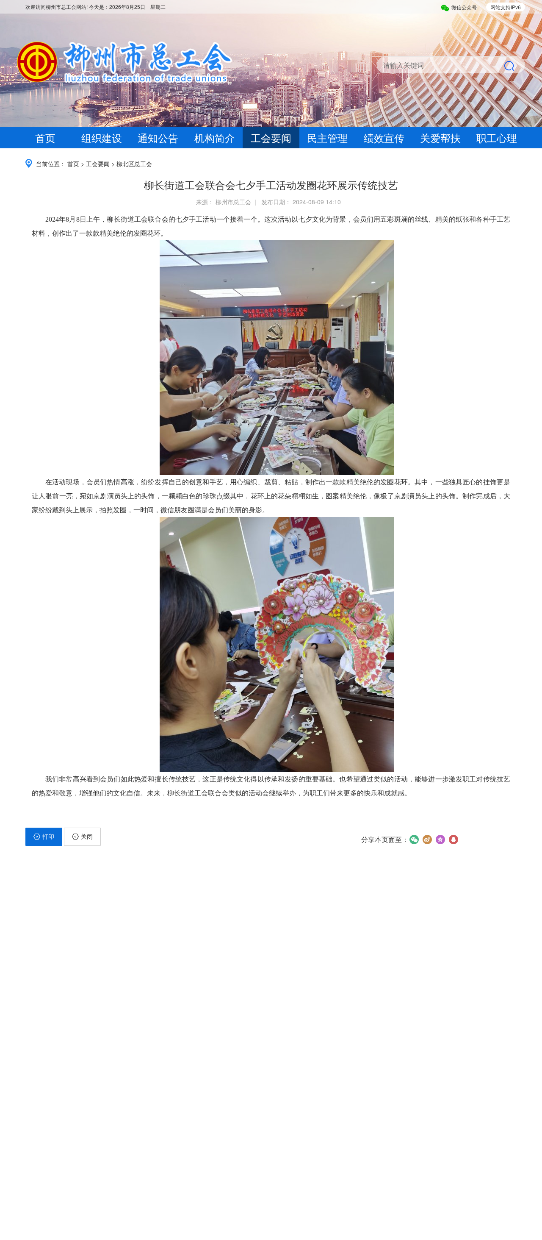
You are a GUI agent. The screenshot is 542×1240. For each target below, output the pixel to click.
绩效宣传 (384, 137)
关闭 (87, 836)
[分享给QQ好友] (453, 839)
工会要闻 (271, 137)
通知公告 (158, 137)
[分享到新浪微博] (427, 839)
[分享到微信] (414, 839)
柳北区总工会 (134, 163)
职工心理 (496, 137)
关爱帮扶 (440, 137)
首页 (45, 137)
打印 (48, 836)
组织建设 (101, 137)
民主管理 (327, 137)
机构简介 (214, 137)
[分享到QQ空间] (440, 839)
